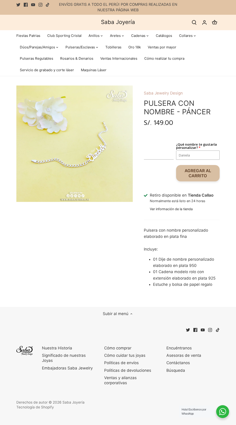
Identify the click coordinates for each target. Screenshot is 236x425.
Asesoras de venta (183, 355)
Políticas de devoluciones (127, 370)
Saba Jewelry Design (163, 93)
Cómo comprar (117, 348)
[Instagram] (40, 4)
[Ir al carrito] (214, 22)
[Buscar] (194, 22)
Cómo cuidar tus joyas (124, 355)
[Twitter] (18, 4)
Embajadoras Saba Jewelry (67, 368)
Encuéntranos (179, 348)
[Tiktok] (48, 4)
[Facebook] (26, 4)
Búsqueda (175, 370)
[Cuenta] (204, 22)
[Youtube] (33, 4)
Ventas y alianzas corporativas (120, 380)
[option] (74, 144)
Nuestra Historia (57, 348)
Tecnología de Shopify (35, 407)
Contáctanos (178, 362)
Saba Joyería (118, 22)
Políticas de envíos (121, 362)
